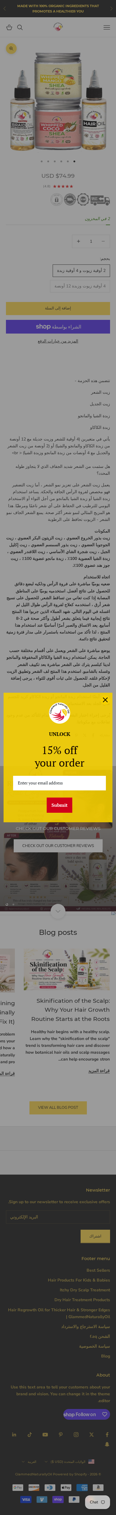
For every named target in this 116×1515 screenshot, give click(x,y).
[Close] (105, 700)
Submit (59, 805)
